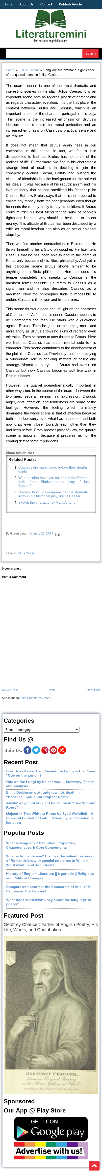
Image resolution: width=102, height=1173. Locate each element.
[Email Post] (57, 533)
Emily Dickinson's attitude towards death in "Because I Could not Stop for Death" (43, 794)
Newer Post (10, 690)
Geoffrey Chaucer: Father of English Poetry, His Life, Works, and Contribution (51, 927)
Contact (46, 4)
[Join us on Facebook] (27, 753)
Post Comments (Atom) (35, 698)
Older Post (93, 690)
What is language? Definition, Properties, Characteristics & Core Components (41, 845)
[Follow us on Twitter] (36, 753)
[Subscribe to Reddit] (62, 753)
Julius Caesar (29, 70)
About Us (26, 4)
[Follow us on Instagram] (45, 753)
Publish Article (70, 4)
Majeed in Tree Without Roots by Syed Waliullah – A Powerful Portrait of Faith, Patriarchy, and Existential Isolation (50, 818)
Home (7, 4)
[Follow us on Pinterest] (53, 753)
